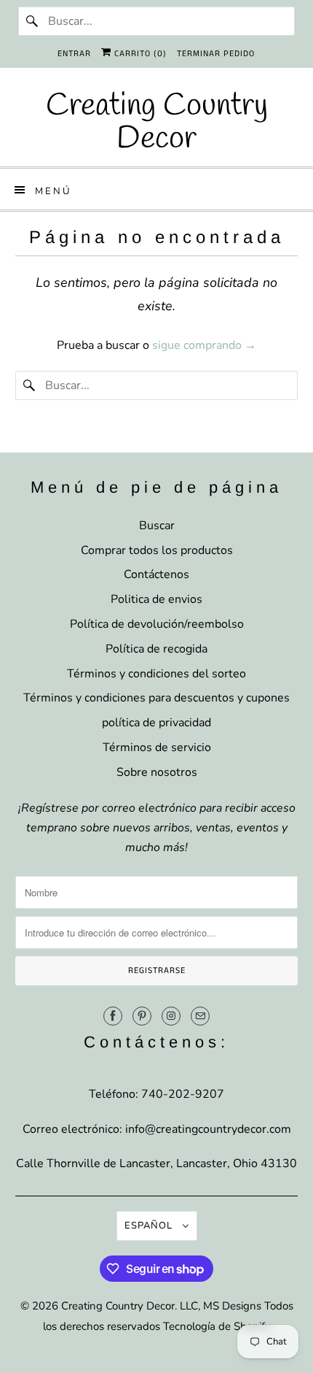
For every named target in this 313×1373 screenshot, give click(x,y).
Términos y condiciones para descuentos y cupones (156, 698)
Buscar (157, 526)
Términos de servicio (157, 747)
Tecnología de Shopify (217, 1326)
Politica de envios (156, 599)
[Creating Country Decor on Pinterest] (141, 1016)
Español (149, 1225)
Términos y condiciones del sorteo (156, 674)
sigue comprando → (204, 345)
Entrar (74, 53)
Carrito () (139, 53)
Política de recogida (156, 649)
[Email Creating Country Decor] (200, 1016)
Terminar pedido (216, 53)
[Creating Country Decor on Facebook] (112, 1016)
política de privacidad (156, 723)
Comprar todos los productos (157, 550)
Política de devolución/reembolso (157, 624)
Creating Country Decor (118, 1306)
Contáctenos (156, 574)
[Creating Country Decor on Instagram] (171, 1016)
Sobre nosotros (156, 772)
